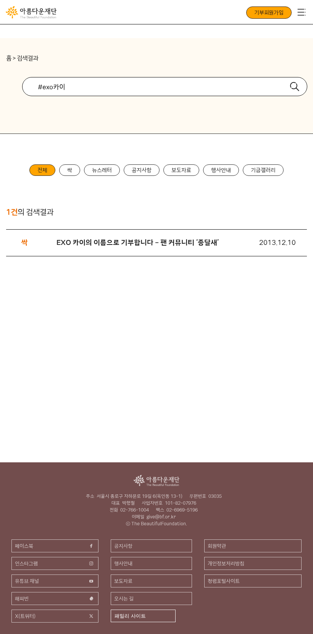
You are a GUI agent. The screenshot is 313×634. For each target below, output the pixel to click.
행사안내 (221, 170)
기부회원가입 (269, 12)
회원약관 (217, 546)
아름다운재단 (156, 480)
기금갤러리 (263, 170)
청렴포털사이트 (224, 581)
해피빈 (22, 598)
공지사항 (142, 170)
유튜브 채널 (27, 581)
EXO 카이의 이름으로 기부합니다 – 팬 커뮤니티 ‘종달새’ (137, 242)
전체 (42, 170)
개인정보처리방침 (226, 563)
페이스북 (24, 546)
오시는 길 (124, 598)
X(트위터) (25, 616)
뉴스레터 (102, 170)
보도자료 (181, 170)
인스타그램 (26, 563)
